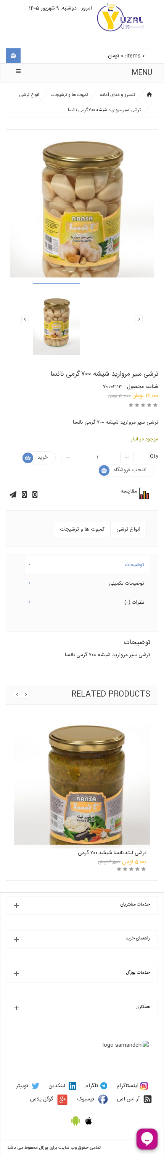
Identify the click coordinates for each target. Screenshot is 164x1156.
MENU (142, 73)
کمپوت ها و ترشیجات (69, 95)
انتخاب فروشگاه (130, 470)
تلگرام (91, 1086)
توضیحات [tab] (134, 563)
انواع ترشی (29, 95)
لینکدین (56, 1086)
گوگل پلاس (41, 1099)
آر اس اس (128, 1099)
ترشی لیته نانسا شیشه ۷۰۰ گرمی (112, 853)
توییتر (22, 1086)
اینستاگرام (127, 1086)
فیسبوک (86, 1099)
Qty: (153, 456)
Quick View (82, 761)
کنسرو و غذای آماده (117, 95)
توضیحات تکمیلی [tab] (126, 582)
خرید (42, 457)
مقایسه (143, 493)
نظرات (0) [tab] (134, 601)
